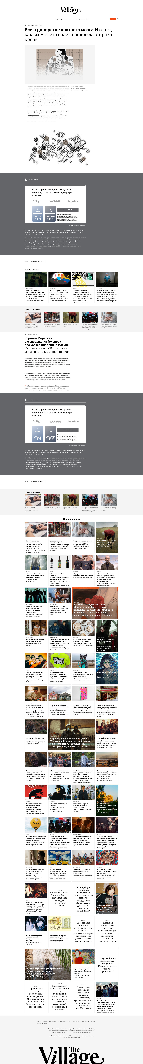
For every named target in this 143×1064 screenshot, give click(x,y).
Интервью (99, 288)
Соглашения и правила (88, 1021)
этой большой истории (43, 366)
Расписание (52, 801)
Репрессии (28, 801)
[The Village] (71, 11)
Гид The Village (53, 538)
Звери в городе (76, 670)
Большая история (78, 602)
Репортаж (28, 538)
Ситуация (52, 670)
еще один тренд (101, 801)
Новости (60, 890)
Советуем (75, 637)
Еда (79, 19)
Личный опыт (53, 288)
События (75, 965)
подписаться (68, 209)
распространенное (33, 115)
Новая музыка (100, 637)
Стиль (83, 19)
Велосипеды (76, 768)
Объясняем (99, 538)
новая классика (29, 604)
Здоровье (75, 538)
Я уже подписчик (33, 179)
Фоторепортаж (54, 736)
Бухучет (51, 571)
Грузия (51, 768)
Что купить (76, 571)
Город (56, 19)
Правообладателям (64, 1021)
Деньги (27, 834)
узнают (54, 111)
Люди (60, 19)
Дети (87, 19)
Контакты (76, 1021)
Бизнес (65, 19)
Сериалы (28, 571)
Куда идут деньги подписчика (77, 225)
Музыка (27, 670)
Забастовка (52, 703)
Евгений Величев (83, 90)
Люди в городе (29, 288)
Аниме (98, 670)
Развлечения (73, 19)
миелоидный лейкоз (46, 103)
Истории (30, 25)
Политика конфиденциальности (46, 1021)
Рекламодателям (41, 1023)
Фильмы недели (53, 637)
